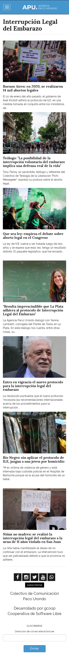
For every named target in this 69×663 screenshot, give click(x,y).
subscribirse (34, 585)
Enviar (34, 648)
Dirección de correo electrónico (33, 631)
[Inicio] (39, 7)
